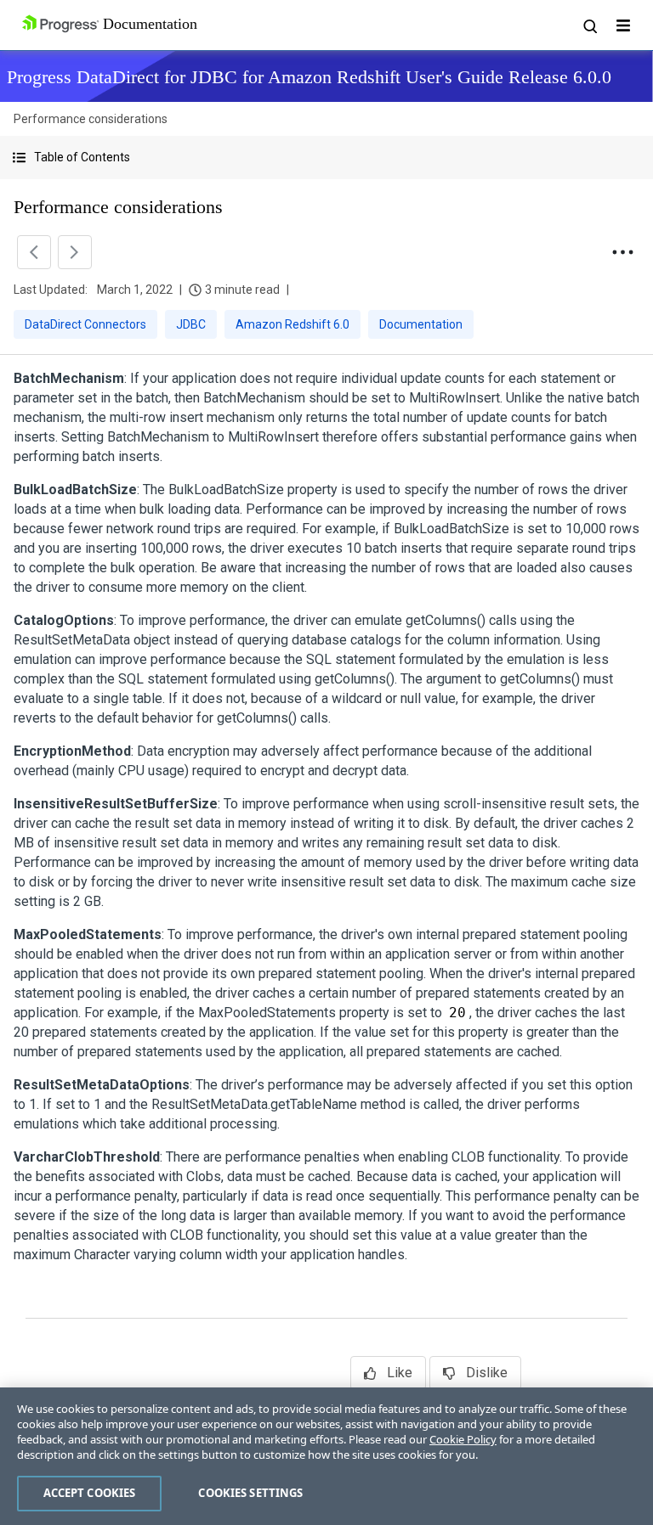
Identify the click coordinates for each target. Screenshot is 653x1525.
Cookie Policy (463, 1439)
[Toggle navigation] (623, 25)
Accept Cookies (89, 1492)
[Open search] (589, 25)
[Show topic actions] (622, 252)
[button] (326, 157)
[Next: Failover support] (75, 252)
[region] (326, 1456)
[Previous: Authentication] (34, 252)
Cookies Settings (250, 1492)
